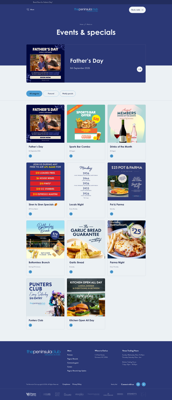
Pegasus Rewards (72, 359)
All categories (34, 93)
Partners (70, 355)
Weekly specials (67, 93)
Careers (69, 367)
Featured (51, 93)
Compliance (66, 384)
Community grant (73, 363)
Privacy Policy (76, 384)
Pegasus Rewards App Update (76, 371)
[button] (30, 9)
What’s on (89, 24)
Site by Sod (114, 384)
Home (81, 24)
